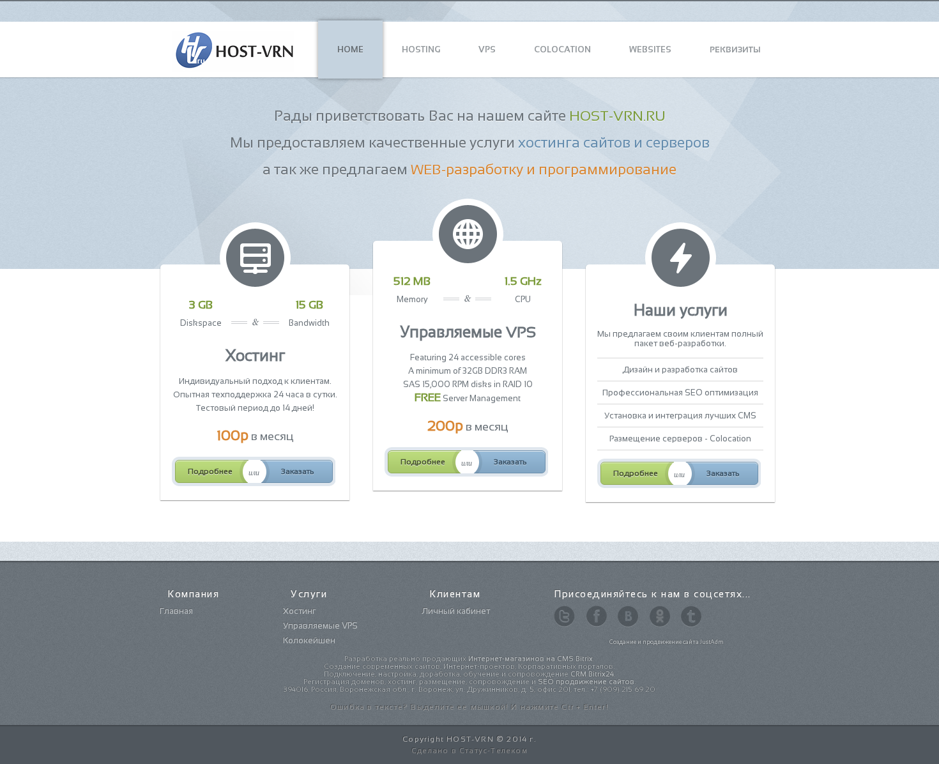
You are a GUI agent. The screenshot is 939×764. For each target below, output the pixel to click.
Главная (176, 611)
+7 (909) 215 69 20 (623, 689)
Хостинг (299, 611)
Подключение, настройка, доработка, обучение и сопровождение (469, 674)
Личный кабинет (456, 611)
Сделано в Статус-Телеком (469, 750)
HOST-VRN (470, 739)
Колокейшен (309, 640)
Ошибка (347, 707)
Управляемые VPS (320, 625)
